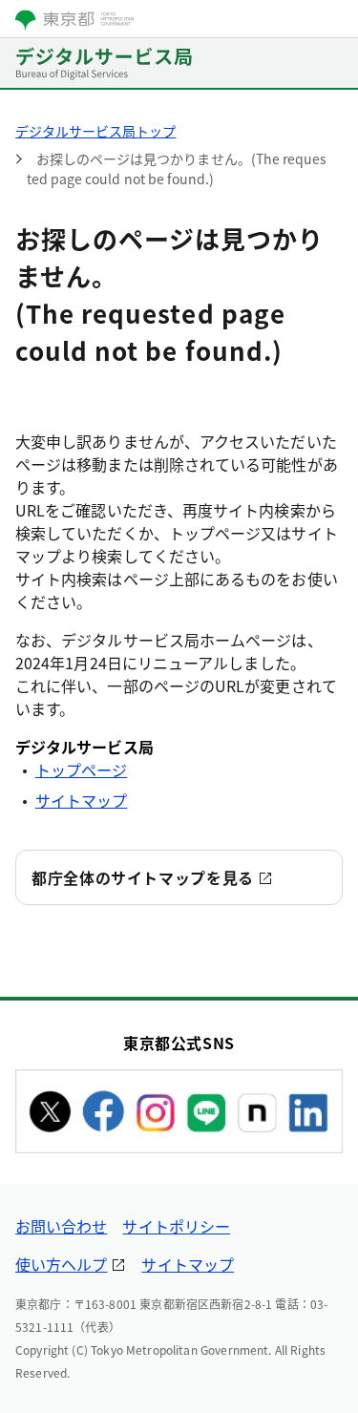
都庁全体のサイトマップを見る (143, 877)
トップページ (81, 769)
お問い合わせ (61, 1225)
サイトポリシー (176, 1225)
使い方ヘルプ (61, 1264)
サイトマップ (81, 800)
